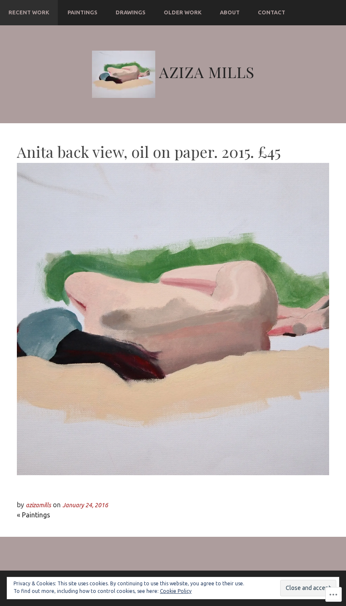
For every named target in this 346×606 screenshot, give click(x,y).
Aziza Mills (206, 72)
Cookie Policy (176, 591)
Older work (183, 12)
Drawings (131, 12)
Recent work (28, 12)
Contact (271, 12)
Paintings (82, 12)
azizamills (38, 505)
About (230, 12)
